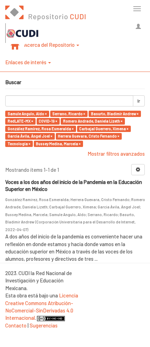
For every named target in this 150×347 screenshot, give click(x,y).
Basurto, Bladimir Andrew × (114, 113)
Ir (138, 101)
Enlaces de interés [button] (26, 62)
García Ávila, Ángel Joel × (30, 136)
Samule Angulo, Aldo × (27, 113)
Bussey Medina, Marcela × (58, 143)
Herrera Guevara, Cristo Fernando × (88, 136)
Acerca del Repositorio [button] (50, 45)
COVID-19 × (48, 121)
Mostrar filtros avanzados (116, 153)
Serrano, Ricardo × (68, 113)
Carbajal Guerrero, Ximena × (103, 128)
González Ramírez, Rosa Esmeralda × (41, 128)
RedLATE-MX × (20, 121)
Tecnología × (19, 143)
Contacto (16, 325)
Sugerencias (44, 325)
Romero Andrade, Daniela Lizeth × (92, 121)
